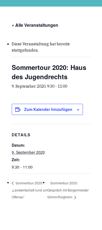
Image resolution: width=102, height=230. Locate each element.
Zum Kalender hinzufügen (48, 109)
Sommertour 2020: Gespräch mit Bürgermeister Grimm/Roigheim (68, 190)
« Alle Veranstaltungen (35, 25)
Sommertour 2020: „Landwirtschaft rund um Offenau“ (29, 190)
